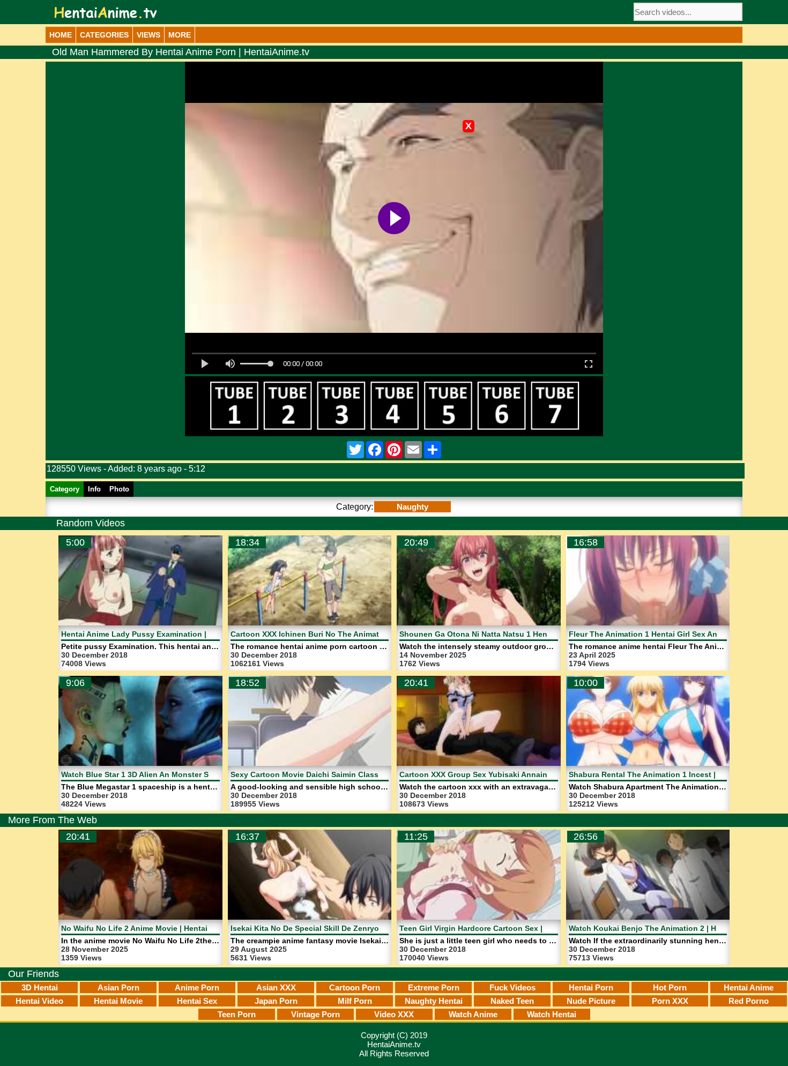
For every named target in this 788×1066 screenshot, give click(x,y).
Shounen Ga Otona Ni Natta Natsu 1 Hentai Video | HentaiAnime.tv (520, 634)
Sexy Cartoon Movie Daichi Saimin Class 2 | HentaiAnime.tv (339, 774)
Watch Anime (473, 1014)
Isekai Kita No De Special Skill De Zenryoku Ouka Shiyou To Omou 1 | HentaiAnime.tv (386, 928)
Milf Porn (355, 1000)
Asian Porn (118, 987)
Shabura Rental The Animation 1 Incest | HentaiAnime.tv (671, 774)
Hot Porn (670, 987)
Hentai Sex (197, 1000)
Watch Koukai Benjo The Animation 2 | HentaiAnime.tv (668, 928)
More (179, 35)
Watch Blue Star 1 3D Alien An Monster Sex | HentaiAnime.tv (170, 774)
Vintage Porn (315, 1014)
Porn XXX (670, 1000)
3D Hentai (39, 987)
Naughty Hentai (434, 1000)
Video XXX (394, 1014)
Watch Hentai (551, 1014)
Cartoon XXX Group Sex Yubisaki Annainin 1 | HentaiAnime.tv (511, 774)
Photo (119, 489)
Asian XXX (276, 987)
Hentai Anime (749, 987)
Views (148, 35)
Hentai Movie (118, 1000)
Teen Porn (237, 1014)
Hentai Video (39, 1000)
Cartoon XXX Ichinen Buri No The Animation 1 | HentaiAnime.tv (345, 634)
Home (60, 35)
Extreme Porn (433, 987)
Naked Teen (512, 1000)
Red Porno (748, 1000)
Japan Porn (276, 1000)
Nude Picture (591, 1000)
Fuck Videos (512, 987)
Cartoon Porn (354, 987)
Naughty (412, 506)
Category (64, 489)
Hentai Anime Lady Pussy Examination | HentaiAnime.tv (162, 634)
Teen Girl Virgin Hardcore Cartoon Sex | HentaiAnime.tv (499, 928)
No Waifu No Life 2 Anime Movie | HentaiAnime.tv (150, 928)
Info (94, 489)
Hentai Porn (591, 987)
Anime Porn (197, 987)
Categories (104, 35)
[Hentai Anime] (105, 13)
